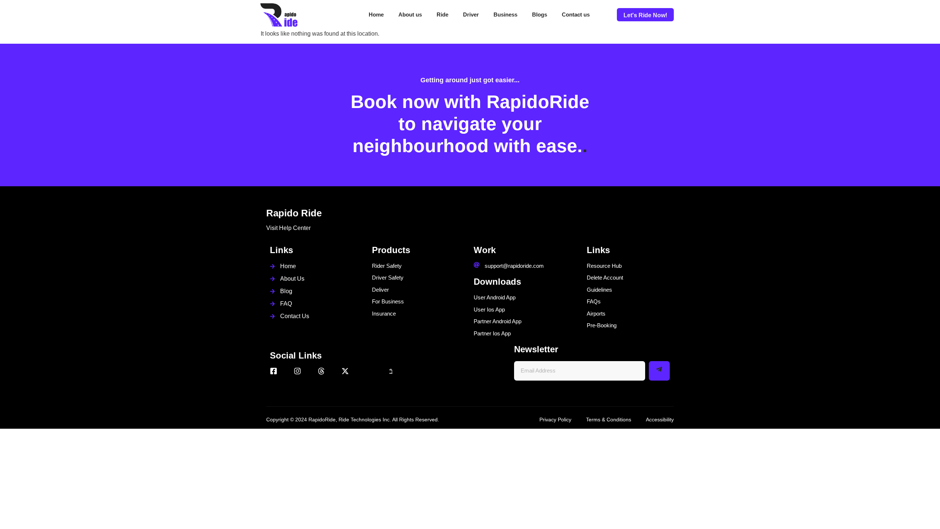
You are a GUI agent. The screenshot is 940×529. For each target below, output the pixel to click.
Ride (442, 14)
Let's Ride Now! (645, 15)
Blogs (539, 14)
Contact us (576, 14)
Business (505, 14)
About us (410, 14)
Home (376, 14)
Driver (471, 14)
